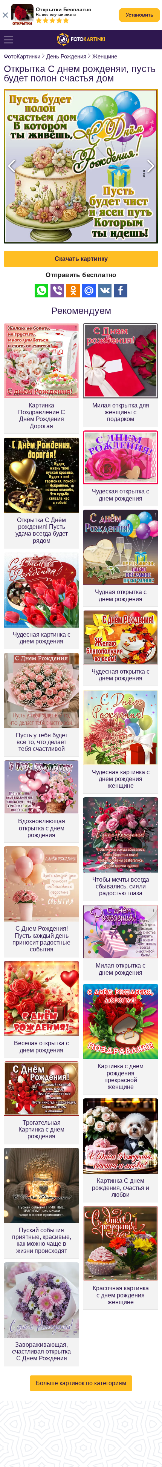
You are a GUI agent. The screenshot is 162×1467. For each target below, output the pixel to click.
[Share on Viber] (57, 290)
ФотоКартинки (22, 56)
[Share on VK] (105, 290)
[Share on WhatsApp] (41, 290)
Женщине (104, 56)
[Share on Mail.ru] (89, 290)
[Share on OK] (73, 290)
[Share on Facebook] (120, 290)
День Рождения (66, 56)
